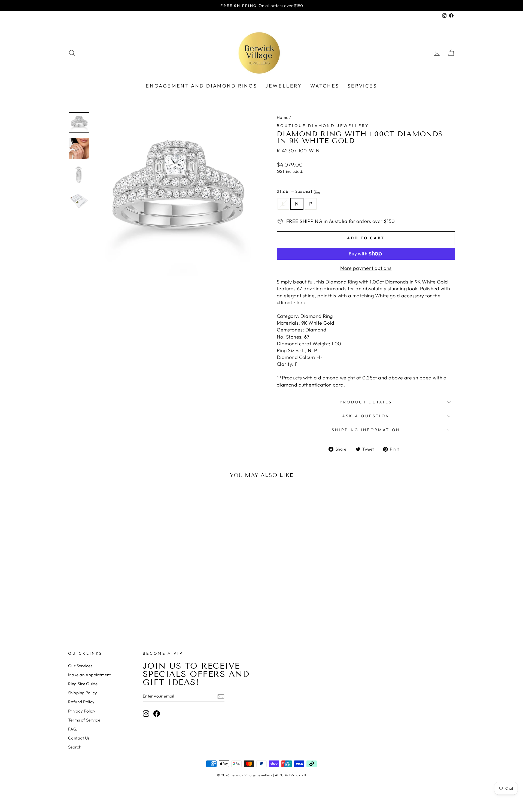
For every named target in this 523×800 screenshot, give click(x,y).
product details (366, 402)
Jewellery (283, 86)
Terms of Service (84, 720)
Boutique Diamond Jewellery (323, 125)
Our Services (80, 665)
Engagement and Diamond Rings (201, 86)
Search (74, 747)
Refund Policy (81, 701)
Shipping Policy (82, 692)
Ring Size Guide (83, 683)
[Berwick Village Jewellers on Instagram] (146, 713)
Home (282, 117)
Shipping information (366, 429)
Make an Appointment (89, 674)
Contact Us (79, 738)
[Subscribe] (220, 696)
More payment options (366, 268)
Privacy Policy (81, 711)
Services (362, 86)
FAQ (72, 729)
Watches (324, 86)
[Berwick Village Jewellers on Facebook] (156, 713)
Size (295, 191)
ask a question (366, 415)
